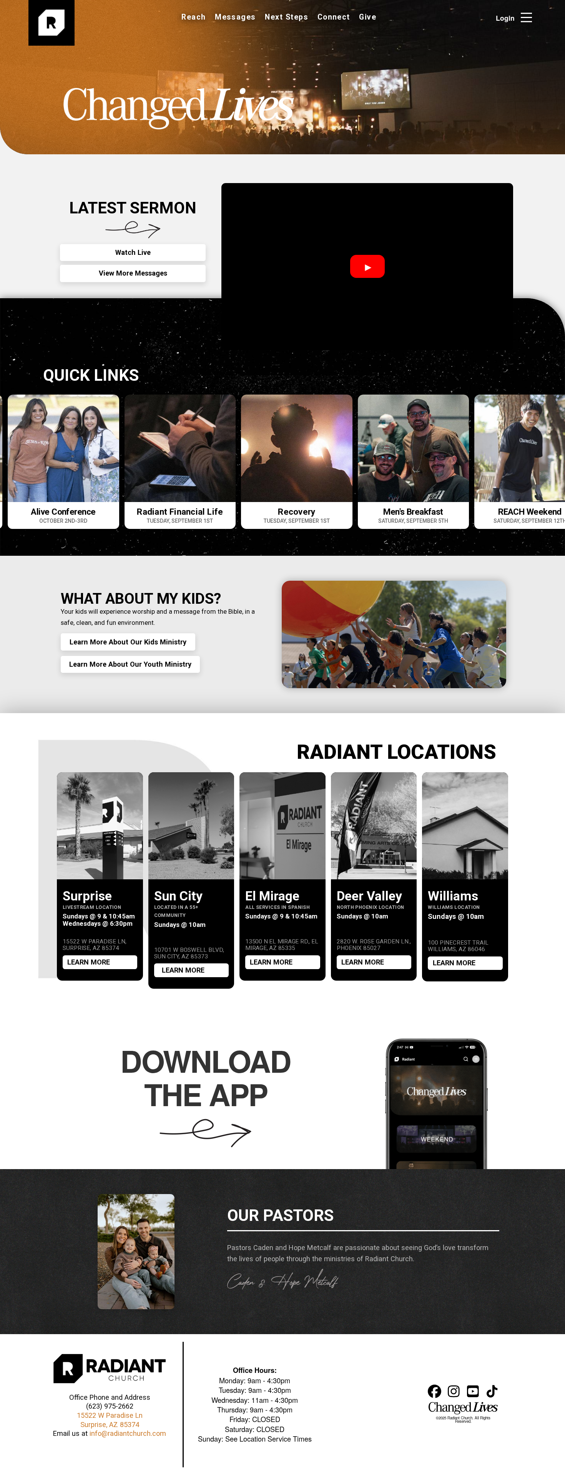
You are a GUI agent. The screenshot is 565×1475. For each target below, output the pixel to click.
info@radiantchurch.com (128, 1433)
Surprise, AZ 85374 (109, 1424)
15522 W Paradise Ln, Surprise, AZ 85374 (94, 945)
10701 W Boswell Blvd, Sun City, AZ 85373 (189, 953)
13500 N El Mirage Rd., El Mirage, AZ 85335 (281, 945)
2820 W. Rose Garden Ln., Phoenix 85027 (374, 945)
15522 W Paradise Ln (110, 1415)
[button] (529, 17)
